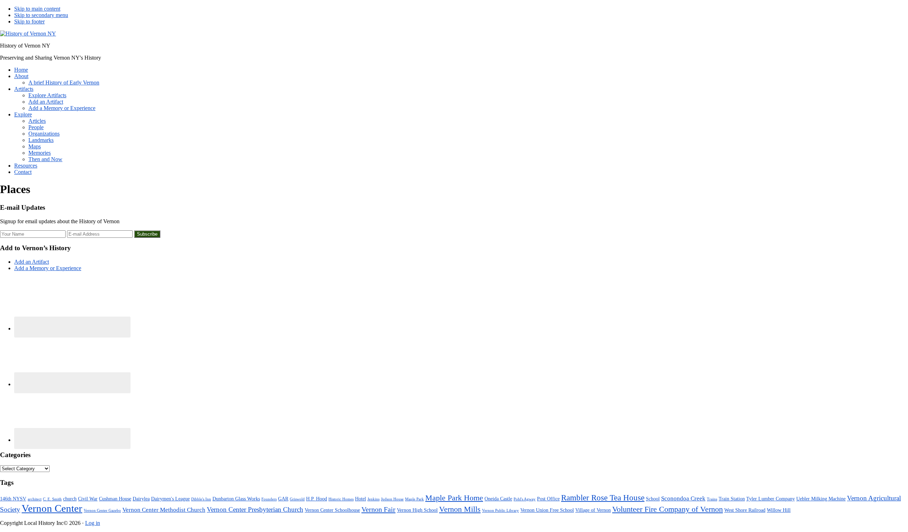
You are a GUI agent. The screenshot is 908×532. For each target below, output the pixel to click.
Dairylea (141, 498)
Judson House (392, 499)
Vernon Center (52, 508)
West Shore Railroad (744, 510)
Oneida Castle (498, 498)
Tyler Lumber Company (770, 498)
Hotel (360, 498)
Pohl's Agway (525, 499)
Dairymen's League (170, 498)
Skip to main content (37, 9)
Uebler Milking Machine (821, 498)
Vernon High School (417, 510)
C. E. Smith (52, 499)
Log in (92, 523)
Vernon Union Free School (547, 510)
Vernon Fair (378, 509)
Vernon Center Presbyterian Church (255, 509)
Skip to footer (29, 21)
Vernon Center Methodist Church (163, 509)
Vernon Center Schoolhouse (332, 510)
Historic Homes (341, 499)
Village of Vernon (593, 510)
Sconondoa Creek (683, 498)
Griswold (297, 499)
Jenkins (373, 499)
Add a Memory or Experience (47, 268)
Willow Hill (779, 510)
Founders (269, 499)
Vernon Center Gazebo (102, 510)
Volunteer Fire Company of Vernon (667, 509)
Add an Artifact (31, 262)
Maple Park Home (454, 498)
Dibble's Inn (201, 499)
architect (34, 499)
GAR (283, 498)
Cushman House (115, 498)
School (653, 498)
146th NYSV (13, 498)
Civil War (88, 498)
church (70, 498)
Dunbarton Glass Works (236, 498)
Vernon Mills (460, 509)
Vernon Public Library (500, 510)
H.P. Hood (316, 498)
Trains (712, 499)
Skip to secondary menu (41, 15)
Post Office (548, 498)
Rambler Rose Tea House (602, 497)
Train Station (732, 498)
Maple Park (414, 499)
